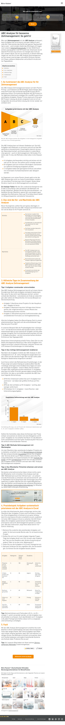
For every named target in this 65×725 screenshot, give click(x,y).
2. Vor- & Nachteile (7, 70)
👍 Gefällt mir (29, 648)
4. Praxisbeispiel (7, 74)
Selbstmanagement (13, 710)
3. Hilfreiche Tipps (7, 72)
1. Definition (6, 68)
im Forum (28, 656)
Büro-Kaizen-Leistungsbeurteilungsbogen (18, 485)
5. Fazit (5, 76)
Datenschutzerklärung (29, 719)
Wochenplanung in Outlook (33, 452)
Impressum (20, 719)
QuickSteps (22, 454)
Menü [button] (62, 3)
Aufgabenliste (16, 459)
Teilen (40, 648)
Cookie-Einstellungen (41, 719)
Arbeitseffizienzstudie (18, 48)
